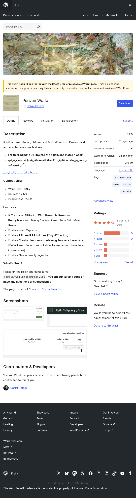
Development (70, 120)
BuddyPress (12, 458)
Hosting (8, 424)
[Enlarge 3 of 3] (83, 334)
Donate (109, 424)
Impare (74, 412)
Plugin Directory (12, 15)
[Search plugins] (38, 26)
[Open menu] (130, 5)
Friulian (15, 473)
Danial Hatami (35, 106)
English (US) (126, 170)
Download (125, 103)
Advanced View (103, 200)
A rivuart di (9, 412)
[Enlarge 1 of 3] (39, 311)
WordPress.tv (79, 430)
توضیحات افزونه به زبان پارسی (20, 172)
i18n (116, 177)
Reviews (28, 120)
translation (126, 191)
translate (127, 184)
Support (128, 120)
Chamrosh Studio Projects (45, 289)
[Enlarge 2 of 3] (83, 311)
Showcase (42, 412)
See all (129, 262)
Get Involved (111, 412)
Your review (101, 262)
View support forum (106, 294)
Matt (8, 446)
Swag (108, 430)
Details (11, 120)
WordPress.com (14, 441)
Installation (47, 120)
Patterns (41, 430)
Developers (76, 424)
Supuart (74, 418)
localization (125, 177)
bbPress (10, 452)
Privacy (7, 430)
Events (107, 418)
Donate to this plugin (106, 325)
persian (116, 184)
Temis (40, 418)
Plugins (40, 424)
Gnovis (7, 418)
